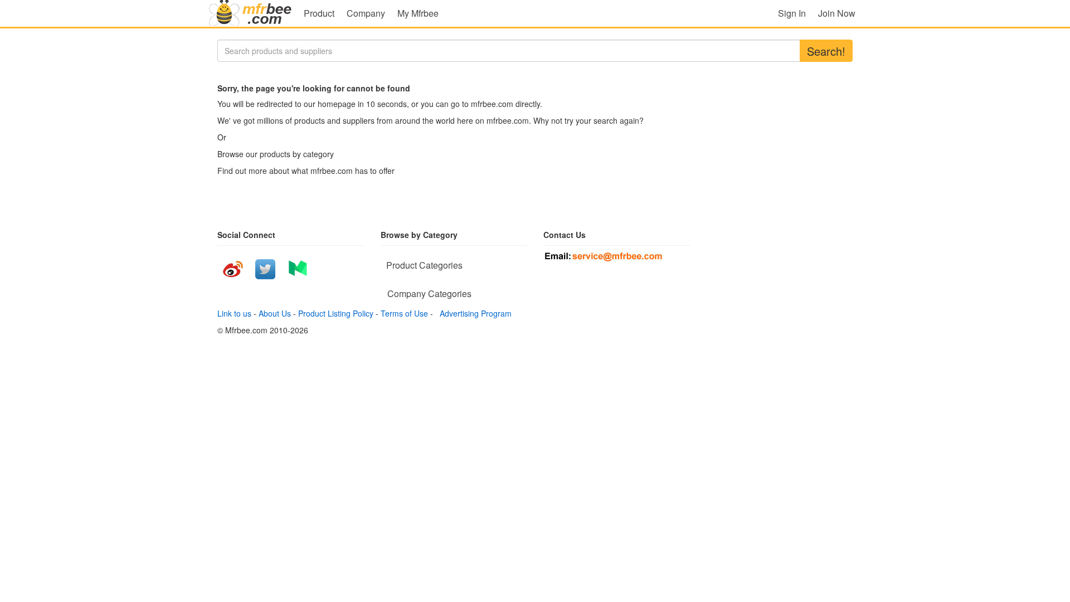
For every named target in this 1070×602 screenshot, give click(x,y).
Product (319, 13)
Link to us (234, 313)
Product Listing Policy (335, 313)
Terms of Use (404, 313)
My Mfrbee (418, 13)
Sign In (792, 13)
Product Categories (424, 265)
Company (366, 13)
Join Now (836, 13)
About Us (275, 313)
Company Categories (429, 293)
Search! (826, 51)
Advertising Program (473, 313)
